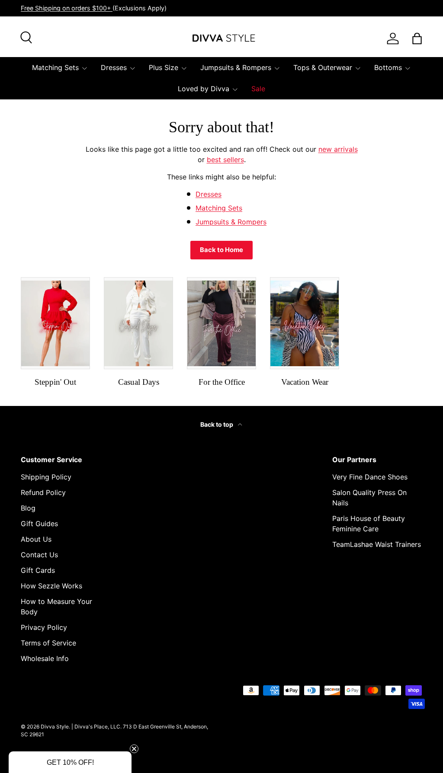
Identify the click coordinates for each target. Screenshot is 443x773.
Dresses (209, 194)
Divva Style (55, 726)
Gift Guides (39, 523)
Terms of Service (48, 643)
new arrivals (338, 149)
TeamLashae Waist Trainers (376, 544)
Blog (28, 508)
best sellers (225, 159)
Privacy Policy (44, 627)
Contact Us (39, 554)
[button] (70, 762)
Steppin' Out (55, 381)
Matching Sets (219, 208)
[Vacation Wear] (304, 323)
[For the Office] (221, 323)
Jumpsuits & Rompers (231, 221)
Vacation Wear (304, 381)
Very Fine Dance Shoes (370, 477)
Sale (258, 88)
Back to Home (221, 250)
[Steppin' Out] (55, 323)
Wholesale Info (45, 658)
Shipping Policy (46, 477)
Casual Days (138, 381)
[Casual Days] (138, 323)
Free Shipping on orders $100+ (66, 8)
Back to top (217, 424)
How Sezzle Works (51, 585)
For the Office (222, 381)
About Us (36, 539)
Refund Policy (43, 492)
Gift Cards (38, 570)
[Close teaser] (134, 748)
